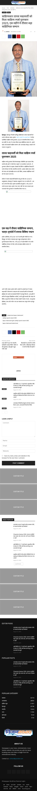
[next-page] (6, 412)
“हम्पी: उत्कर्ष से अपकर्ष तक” (23, 137)
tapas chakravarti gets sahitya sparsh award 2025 (16, 320)
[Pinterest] (18, 36)
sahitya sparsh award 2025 (10, 318)
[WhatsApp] (23, 36)
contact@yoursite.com (16, 758)
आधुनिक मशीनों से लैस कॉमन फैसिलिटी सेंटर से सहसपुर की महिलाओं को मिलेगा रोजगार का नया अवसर (24, 395)
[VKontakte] (28, 772)
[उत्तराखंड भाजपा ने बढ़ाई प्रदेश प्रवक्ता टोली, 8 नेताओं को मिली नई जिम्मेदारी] (7, 527)
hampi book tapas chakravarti (15, 315)
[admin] (3, 32)
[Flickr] (18, 772)
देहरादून (9, 12)
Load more (18, 564)
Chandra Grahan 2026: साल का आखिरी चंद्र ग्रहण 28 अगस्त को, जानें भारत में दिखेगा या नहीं (24, 536)
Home (3, 8)
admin (8, 31)
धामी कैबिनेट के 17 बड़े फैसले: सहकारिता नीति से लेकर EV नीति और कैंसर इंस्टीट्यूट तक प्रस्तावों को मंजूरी (23, 385)
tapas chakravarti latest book (10, 323)
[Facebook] (10, 36)
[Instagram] (23, 772)
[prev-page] (3, 412)
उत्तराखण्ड (12, 8)
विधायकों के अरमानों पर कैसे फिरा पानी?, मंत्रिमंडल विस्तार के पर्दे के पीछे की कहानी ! (27, 345)
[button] (3, 2)
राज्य (8, 8)
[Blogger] (9, 772)
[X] (14, 36)
